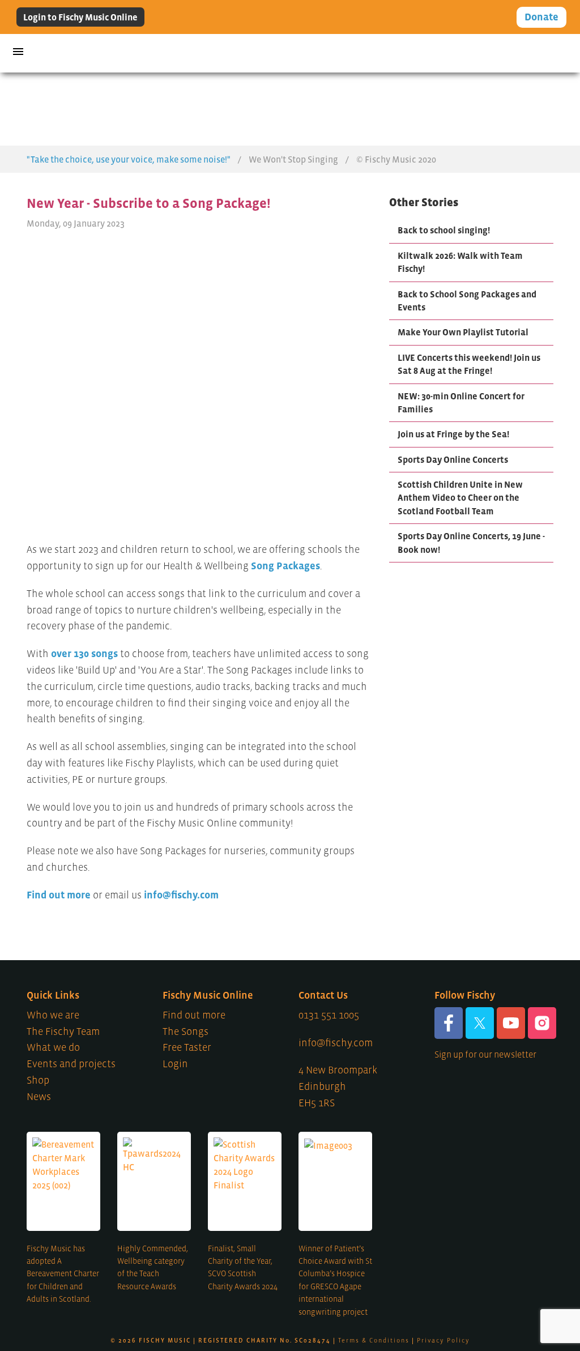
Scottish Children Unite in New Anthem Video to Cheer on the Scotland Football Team (460, 497)
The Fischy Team (63, 1031)
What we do (53, 1047)
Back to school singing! (444, 230)
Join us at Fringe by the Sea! (453, 434)
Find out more (59, 895)
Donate (541, 17)
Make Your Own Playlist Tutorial (463, 332)
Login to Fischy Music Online (80, 17)
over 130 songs (84, 653)
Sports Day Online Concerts (453, 459)
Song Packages (285, 566)
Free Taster (187, 1047)
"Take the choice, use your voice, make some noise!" (129, 159)
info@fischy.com (181, 895)
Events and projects (71, 1063)
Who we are (53, 1015)
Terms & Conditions (374, 1340)
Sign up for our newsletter (485, 1054)
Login (175, 1063)
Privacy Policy (443, 1340)
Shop (38, 1080)
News (39, 1096)
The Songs (185, 1031)
